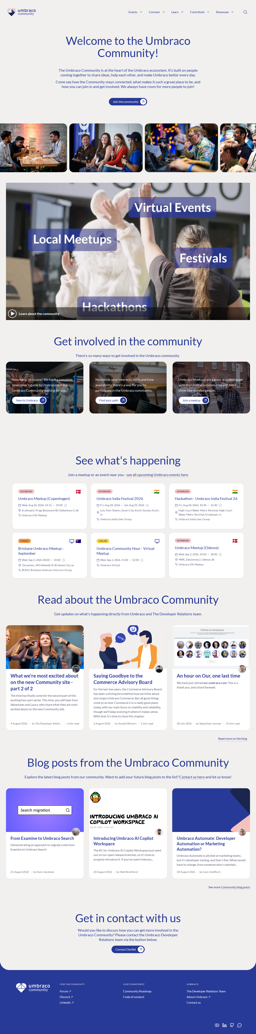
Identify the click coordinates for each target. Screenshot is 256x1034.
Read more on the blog (232, 738)
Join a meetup (192, 400)
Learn (175, 12)
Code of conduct (133, 997)
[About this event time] (65, 505)
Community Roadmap (137, 991)
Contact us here (192, 777)
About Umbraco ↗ (198, 997)
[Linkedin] (224, 1026)
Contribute (197, 12)
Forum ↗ (65, 991)
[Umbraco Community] (21, 12)
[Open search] (245, 12)
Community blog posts (235, 887)
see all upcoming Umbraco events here (157, 474)
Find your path (108, 400)
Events (133, 12)
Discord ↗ (66, 997)
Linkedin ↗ (67, 1002)
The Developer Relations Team (206, 991)
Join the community (125, 101)
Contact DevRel (125, 949)
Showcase (222, 12)
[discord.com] (239, 1026)
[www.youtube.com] (217, 1026)
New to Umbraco (27, 400)
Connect (154, 12)
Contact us (194, 1002)
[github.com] (232, 1026)
